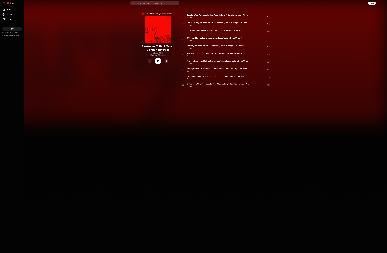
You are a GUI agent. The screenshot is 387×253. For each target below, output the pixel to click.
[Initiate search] (133, 3)
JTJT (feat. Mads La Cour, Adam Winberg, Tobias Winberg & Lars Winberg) (214, 38)
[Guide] (3, 3)
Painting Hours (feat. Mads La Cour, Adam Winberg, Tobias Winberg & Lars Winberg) (218, 69)
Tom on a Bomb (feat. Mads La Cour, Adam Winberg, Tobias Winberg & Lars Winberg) (218, 61)
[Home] (10, 3)
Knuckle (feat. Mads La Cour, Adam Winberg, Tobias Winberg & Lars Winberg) (215, 46)
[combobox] (157, 3)
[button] (150, 61)
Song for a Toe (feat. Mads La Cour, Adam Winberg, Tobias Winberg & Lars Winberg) (218, 15)
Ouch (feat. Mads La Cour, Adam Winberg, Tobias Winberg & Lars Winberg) (214, 30)
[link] (12, 9)
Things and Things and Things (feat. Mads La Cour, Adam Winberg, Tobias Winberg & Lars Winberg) (218, 76)
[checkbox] (268, 16)
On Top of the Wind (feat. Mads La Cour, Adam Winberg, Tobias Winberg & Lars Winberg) (218, 84)
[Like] (252, 16)
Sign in (372, 3)
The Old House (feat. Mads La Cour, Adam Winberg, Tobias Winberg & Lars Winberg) (218, 23)
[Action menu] (166, 61)
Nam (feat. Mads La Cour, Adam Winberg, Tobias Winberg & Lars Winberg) (214, 53)
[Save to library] (149, 61)
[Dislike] (256, 16)
